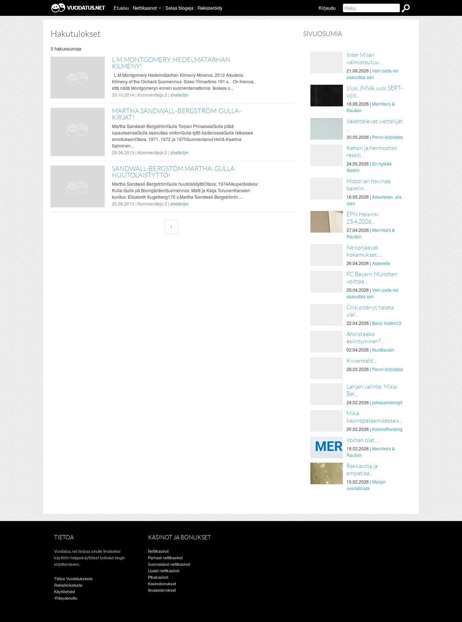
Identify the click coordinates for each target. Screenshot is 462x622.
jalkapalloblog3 (387, 402)
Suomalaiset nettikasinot (169, 564)
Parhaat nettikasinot (165, 557)
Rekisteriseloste (68, 585)
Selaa (179, 7)
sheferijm (179, 95)
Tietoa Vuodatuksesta (73, 578)
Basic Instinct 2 (386, 323)
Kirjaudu (327, 7)
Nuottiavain (383, 350)
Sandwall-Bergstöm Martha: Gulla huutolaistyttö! (173, 172)
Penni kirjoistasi (387, 137)
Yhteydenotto (65, 598)
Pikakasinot (158, 577)
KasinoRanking (387, 429)
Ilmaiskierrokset (162, 590)
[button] (159, 8)
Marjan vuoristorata (366, 484)
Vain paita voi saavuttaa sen (372, 73)
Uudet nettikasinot (163, 570)
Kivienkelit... (361, 361)
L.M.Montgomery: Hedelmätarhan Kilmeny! (171, 63)
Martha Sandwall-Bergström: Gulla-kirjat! (176, 114)
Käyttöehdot (64, 591)
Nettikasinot (145, 7)
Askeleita (381, 263)
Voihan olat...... (363, 440)
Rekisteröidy (209, 7)
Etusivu (121, 7)
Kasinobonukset (162, 583)
